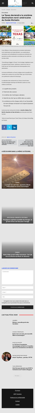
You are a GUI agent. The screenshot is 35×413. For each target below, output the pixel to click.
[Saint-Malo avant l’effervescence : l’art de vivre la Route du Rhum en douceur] (17, 241)
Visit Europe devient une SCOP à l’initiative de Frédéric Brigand (22, 368)
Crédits (18, 404)
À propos (17, 390)
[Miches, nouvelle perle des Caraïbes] (6, 322)
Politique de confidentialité (17, 397)
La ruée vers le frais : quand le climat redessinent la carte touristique (17, 185)
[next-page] (5, 262)
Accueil (3, 9)
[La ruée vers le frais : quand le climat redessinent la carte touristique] (17, 171)
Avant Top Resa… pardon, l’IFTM (22, 357)
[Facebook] (4, 127)
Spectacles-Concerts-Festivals (17, 217)
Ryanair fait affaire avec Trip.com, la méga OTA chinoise (8, 143)
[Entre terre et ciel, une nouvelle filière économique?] (6, 334)
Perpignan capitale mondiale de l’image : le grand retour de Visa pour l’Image (17, 220)
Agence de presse (11, 22)
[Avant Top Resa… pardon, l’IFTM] (6, 356)
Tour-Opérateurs (17, 366)
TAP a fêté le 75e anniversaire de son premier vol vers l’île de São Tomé (26, 143)
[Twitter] (9, 127)
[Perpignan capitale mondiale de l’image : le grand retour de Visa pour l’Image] (17, 206)
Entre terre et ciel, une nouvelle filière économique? (22, 334)
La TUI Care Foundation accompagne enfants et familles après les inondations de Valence (22, 346)
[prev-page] (3, 262)
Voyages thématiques (18, 331)
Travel (17, 182)
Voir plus (17, 375)
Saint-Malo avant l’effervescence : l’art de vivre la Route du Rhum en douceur (17, 255)
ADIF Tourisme (17, 394)
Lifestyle (8, 9)
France (17, 252)
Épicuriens (13, 9)
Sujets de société (17, 342)
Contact (17, 401)
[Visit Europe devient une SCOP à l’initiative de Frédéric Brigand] (6, 368)
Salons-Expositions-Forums (19, 355)
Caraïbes (14, 320)
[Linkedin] (14, 127)
